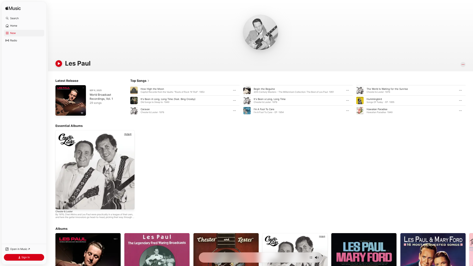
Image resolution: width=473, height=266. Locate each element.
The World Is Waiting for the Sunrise (387, 88)
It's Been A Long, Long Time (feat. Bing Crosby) (168, 99)
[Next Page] (469, 100)
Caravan (145, 109)
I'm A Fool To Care (264, 109)
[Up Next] (311, 257)
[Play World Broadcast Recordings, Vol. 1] (60, 111)
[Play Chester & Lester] (60, 204)
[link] (139, 81)
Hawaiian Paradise (377, 109)
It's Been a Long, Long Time (270, 99)
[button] (24, 18)
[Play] (58, 63)
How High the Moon (152, 88)
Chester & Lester (65, 131)
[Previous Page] (126, 100)
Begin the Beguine (264, 88)
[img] (13, 8)
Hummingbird (374, 99)
